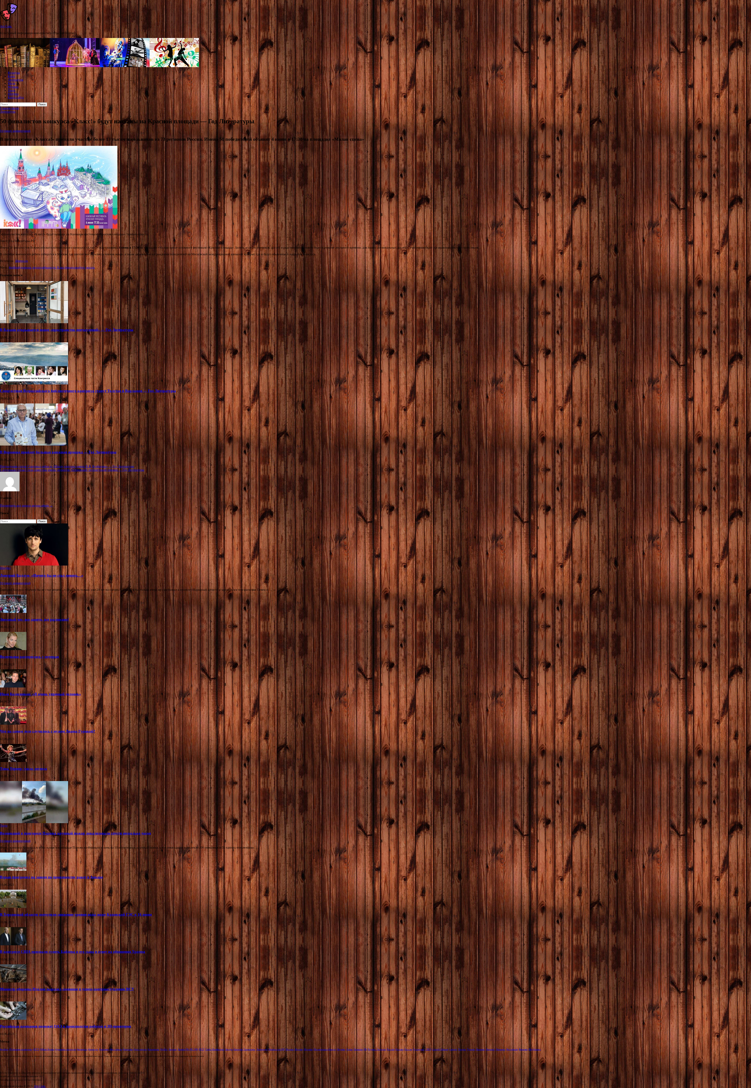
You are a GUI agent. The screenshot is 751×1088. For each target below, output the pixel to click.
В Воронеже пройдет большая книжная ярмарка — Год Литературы (58, 452)
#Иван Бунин (47, 1049)
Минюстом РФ (276, 1049)
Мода (11, 83)
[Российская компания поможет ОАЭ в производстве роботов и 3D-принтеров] (13, 1018)
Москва (289, 1049)
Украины (500, 1049)
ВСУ (201, 1049)
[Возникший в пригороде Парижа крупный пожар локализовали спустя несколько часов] (34, 822)
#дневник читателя (31, 267)
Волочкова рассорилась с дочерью (29, 657)
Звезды (229, 1049)
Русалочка (418, 1049)
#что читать (87, 267)
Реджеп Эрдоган (377, 1049)
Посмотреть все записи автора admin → (26, 505)
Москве (299, 1049)
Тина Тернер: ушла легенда (23, 769)
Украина (480, 1049)
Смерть (453, 1049)
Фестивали (512, 1049)
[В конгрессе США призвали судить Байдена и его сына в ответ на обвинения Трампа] (13, 944)
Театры (462, 1049)
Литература (15, 79)
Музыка (13, 86)
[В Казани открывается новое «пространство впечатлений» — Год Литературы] (34, 322)
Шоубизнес (534, 1049)
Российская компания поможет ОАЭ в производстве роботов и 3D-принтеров (65, 1026)
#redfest (14, 267)
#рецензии (72, 267)
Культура (14, 72)
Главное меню (9, 108)
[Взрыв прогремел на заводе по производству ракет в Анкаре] (13, 869)
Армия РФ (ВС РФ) (188, 1049)
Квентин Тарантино (244, 1049)
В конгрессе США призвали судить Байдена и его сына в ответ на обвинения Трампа (72, 952)
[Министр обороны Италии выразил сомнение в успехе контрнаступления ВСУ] (13, 981)
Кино (11, 76)
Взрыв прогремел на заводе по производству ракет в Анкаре (51, 877)
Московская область (325, 1049)
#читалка (128, 1049)
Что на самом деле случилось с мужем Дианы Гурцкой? (47, 731)
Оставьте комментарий (15, 131)
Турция (471, 1049)
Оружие (341, 1049)
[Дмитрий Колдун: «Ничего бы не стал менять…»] (34, 564)
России (390, 1049)
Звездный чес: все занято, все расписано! (34, 619)
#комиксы (82, 1049)
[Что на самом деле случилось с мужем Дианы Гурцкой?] (13, 723)
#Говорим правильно (20, 1049)
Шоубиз (13, 94)
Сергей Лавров (440, 1049)
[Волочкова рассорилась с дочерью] (13, 649)
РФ (365, 1049)
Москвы (308, 1049)
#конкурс (93, 1049)
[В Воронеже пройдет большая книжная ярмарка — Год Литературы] (34, 444)
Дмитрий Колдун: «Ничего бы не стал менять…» (41, 575)
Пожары (358, 1049)
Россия (408, 1049)
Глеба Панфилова (214, 1049)
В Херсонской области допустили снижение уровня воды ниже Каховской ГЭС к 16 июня (76, 914)
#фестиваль (116, 1049)
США (428, 1049)
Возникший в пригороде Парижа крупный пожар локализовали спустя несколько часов (75, 833)
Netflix (164, 1049)
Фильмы (523, 1049)
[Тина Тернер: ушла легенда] (13, 761)
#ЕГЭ (36, 1049)
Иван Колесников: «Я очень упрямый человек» (40, 694)
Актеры (172, 1049)
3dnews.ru (21, 261)
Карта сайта (16, 97)
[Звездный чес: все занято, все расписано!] (13, 611)
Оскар (349, 1049)
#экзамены (153, 1049)
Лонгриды (262, 1049)
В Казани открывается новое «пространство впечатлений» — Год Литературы (66, 330)
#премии (104, 1049)
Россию (399, 1049)
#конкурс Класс (54, 267)
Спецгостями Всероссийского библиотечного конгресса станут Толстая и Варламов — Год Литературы (88, 391)
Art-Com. (6, 26)
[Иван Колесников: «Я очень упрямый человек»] (13, 686)
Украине (490, 1049)
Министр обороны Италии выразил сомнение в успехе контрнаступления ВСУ (67, 989)
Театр (11, 90)
